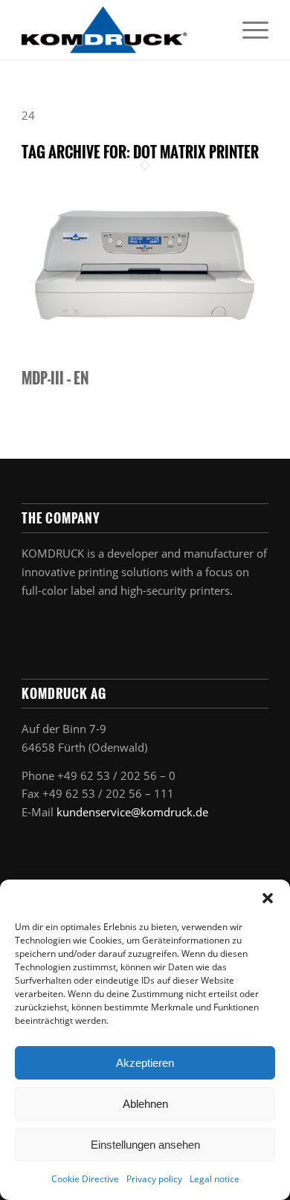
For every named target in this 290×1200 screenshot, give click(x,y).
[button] (267, 898)
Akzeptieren (145, 1063)
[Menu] (248, 29)
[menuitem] (248, 29)
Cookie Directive (85, 1178)
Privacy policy (154, 1178)
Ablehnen (145, 1103)
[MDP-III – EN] (145, 359)
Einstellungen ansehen (145, 1144)
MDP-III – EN (55, 378)
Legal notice (214, 1178)
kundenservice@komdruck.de (132, 811)
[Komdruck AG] (120, 29)
